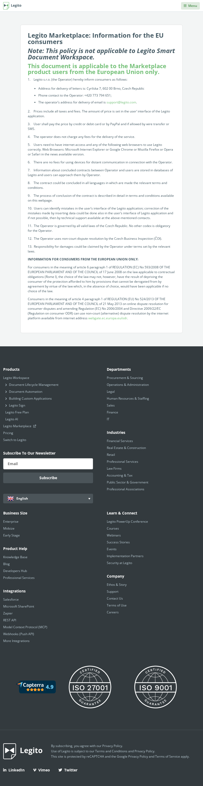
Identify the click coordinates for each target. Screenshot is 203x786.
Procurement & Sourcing (125, 377)
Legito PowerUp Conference (127, 521)
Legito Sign (17, 405)
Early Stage (11, 535)
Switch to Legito (14, 440)
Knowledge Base (15, 557)
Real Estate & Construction (126, 448)
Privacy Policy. (145, 751)
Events (112, 549)
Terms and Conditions (111, 751)
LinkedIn (16, 769)
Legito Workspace (16, 377)
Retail (111, 454)
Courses (113, 528)
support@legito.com (121, 102)
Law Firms (114, 468)
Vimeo (44, 769)
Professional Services (122, 461)
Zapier (8, 613)
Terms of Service (167, 756)
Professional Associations (125, 489)
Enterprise (11, 521)
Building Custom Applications (30, 398)
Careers (113, 612)
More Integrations (16, 641)
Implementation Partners (125, 556)
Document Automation (25, 391)
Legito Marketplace (17, 426)
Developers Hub (15, 571)
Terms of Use (117, 605)
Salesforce (11, 599)
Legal (111, 391)
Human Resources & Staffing (128, 398)
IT (108, 419)
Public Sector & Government (127, 482)
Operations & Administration (128, 384)
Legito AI (11, 419)
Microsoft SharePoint (18, 606)
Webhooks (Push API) (18, 634)
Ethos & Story (117, 584)
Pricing (8, 433)
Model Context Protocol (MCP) (25, 627)
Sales (111, 405)
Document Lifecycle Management (33, 384)
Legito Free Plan (17, 412)
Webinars (114, 535)
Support (112, 591)
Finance (112, 412)
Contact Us (115, 598)
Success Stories (118, 542)
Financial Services (120, 441)
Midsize (9, 528)
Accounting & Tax (119, 475)
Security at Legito (119, 563)
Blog (6, 564)
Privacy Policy (112, 746)
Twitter (70, 769)
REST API (9, 620)
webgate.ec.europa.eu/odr (107, 318)
